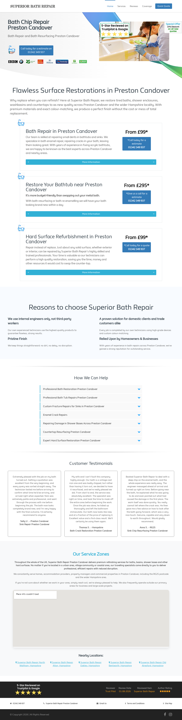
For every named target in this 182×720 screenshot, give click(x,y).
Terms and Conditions (135, 703)
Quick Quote (163, 6)
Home (110, 6)
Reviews (134, 6)
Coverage (147, 6)
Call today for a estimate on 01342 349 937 (36, 50)
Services (121, 6)
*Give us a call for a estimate (136, 197)
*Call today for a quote (136, 247)
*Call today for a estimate (137, 144)
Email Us (103, 703)
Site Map (168, 703)
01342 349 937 (19, 703)
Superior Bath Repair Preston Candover (62, 703)
